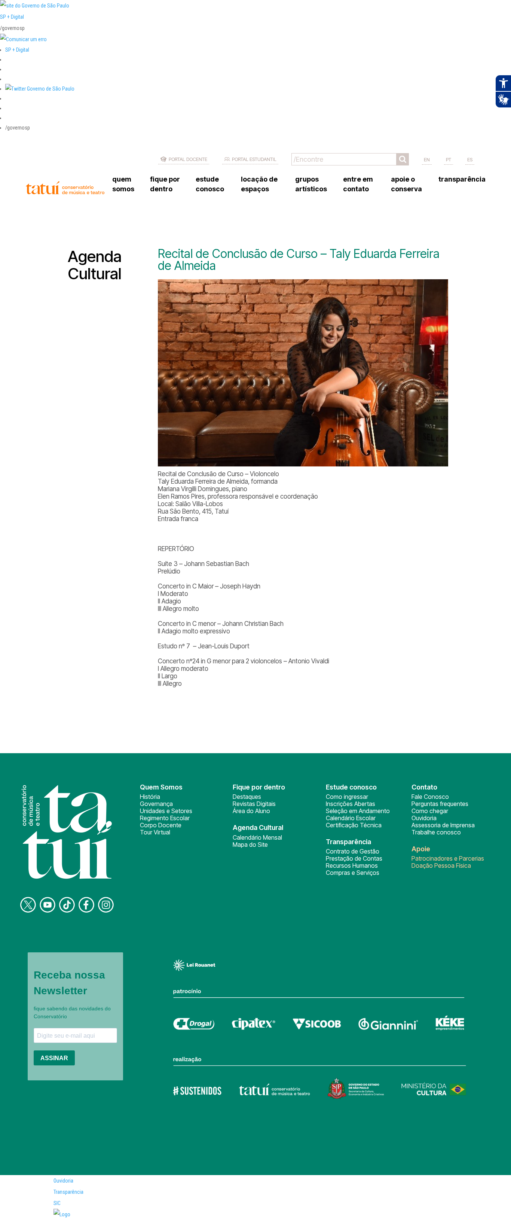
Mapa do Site (250, 844)
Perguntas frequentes (439, 803)
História (150, 796)
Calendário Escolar (351, 818)
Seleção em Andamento (358, 811)
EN (427, 159)
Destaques (247, 796)
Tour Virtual (155, 832)
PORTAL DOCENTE (188, 159)
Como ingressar (347, 796)
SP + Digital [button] (17, 50)
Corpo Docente (160, 825)
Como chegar (429, 811)
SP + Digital (12, 17)
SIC (57, 1203)
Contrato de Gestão (352, 851)
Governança (156, 803)
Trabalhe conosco (436, 832)
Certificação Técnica (354, 825)
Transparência (68, 1192)
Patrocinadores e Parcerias (447, 858)
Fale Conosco (430, 796)
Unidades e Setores (166, 811)
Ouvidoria (424, 818)
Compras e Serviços (352, 872)
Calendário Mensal (257, 837)
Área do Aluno (251, 811)
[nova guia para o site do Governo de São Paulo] (23, 39)
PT (448, 159)
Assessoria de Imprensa (443, 825)
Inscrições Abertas (350, 803)
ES (469, 159)
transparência (462, 179)
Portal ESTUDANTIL (254, 159)
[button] (39, 89)
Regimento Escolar (165, 818)
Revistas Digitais (254, 803)
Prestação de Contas (354, 858)
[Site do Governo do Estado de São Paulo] (34, 6)
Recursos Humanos (352, 865)
